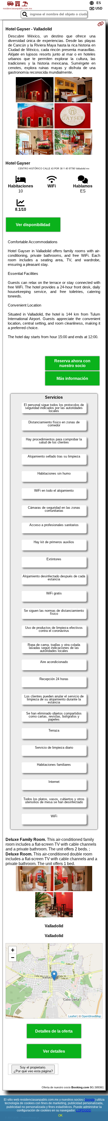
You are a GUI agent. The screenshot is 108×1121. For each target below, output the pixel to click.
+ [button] (12, 950)
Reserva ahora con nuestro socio (72, 363)
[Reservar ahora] (100, 24)
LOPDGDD (83, 1110)
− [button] (12, 957)
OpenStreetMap (91, 1016)
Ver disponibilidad (33, 225)
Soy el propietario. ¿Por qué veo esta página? (33, 1069)
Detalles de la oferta (54, 1031)
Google (90, 1099)
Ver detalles (54, 1051)
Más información (72, 378)
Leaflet (72, 1016)
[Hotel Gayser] (34, 90)
